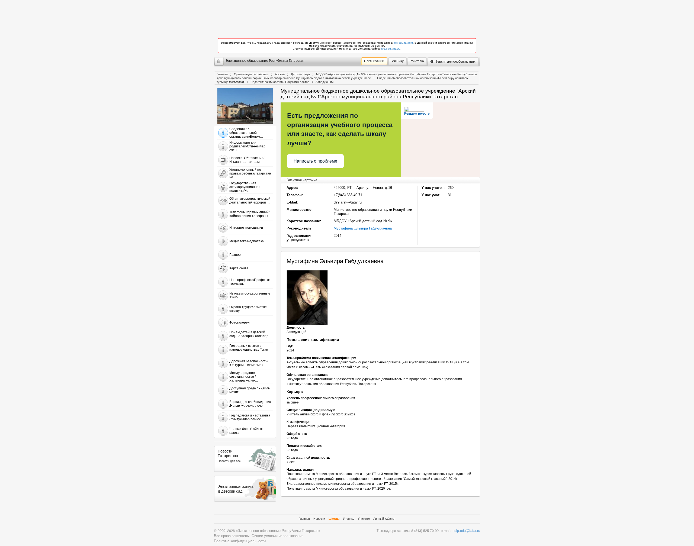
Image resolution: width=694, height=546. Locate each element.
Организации (374, 61)
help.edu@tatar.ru (466, 530)
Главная (222, 74)
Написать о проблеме (315, 161)
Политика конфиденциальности (240, 540)
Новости (319, 518)
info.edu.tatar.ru (390, 48)
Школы (334, 518)
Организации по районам (251, 74)
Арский (280, 74)
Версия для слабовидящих (455, 61)
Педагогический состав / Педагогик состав (279, 81)
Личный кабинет (384, 518)
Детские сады (300, 74)
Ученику (397, 61)
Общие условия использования (277, 535)
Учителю (417, 61)
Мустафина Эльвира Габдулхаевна (363, 228)
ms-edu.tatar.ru (403, 42)
